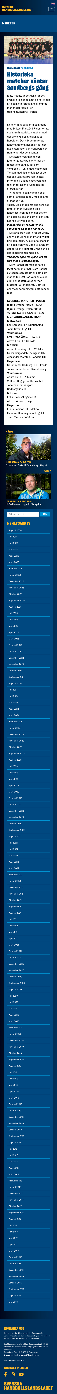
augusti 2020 (15, 989)
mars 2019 (14, 1097)
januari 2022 (15, 881)
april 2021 (14, 938)
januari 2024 (15, 728)
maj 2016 (13, 1301)
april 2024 (14, 708)
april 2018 (14, 1168)
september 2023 (17, 753)
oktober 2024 (15, 670)
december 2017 (16, 1193)
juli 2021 (13, 919)
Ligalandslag (13, 68)
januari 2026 (15, 575)
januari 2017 (15, 1263)
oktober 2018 (15, 1129)
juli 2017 (13, 1225)
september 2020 (17, 983)
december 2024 (16, 657)
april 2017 (13, 1244)
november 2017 (16, 1199)
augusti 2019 (15, 1066)
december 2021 (16, 887)
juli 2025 (13, 613)
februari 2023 (15, 798)
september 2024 (17, 677)
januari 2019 (15, 1110)
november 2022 (16, 817)
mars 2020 (14, 1021)
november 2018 (16, 1123)
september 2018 (16, 1136)
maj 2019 (13, 1085)
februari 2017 (15, 1257)
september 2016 (16, 1289)
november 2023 (16, 740)
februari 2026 (15, 568)
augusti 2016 (15, 1295)
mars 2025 (14, 638)
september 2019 (16, 1059)
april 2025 (14, 632)
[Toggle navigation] (51, 9)
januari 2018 (15, 1187)
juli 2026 (13, 536)
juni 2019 (13, 1078)
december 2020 (16, 964)
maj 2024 (13, 702)
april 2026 (14, 555)
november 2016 (16, 1276)
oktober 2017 (15, 1206)
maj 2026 (13, 549)
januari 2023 (15, 804)
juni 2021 (13, 925)
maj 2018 (13, 1161)
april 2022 (14, 862)
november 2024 (16, 664)
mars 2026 (14, 562)
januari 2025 (15, 651)
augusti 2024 (15, 683)
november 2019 (16, 1046)
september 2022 (17, 830)
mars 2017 (14, 1250)
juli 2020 (13, 995)
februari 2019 (15, 1104)
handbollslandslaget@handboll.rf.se (24, 1355)
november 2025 (16, 587)
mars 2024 (14, 715)
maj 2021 (13, 932)
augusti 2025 (15, 606)
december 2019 (16, 1040)
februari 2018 (15, 1180)
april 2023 (14, 785)
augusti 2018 (15, 1142)
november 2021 (16, 893)
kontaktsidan (33, 1338)
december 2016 (16, 1270)
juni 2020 (13, 1002)
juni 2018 (13, 1155)
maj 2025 (13, 626)
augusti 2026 (15, 530)
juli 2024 (13, 689)
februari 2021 (15, 951)
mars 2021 (14, 944)
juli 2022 (13, 842)
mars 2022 (14, 868)
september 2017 (16, 1212)
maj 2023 (13, 779)
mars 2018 (14, 1174)
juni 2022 (13, 849)
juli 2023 (13, 766)
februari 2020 (15, 1027)
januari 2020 (15, 1034)
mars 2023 (14, 791)
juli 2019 (13, 1072)
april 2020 (14, 1015)
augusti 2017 (15, 1219)
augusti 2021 (15, 913)
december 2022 (16, 810)
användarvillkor (17, 1360)
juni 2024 (13, 696)
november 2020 (16, 970)
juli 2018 (13, 1148)
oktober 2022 (15, 823)
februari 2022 (15, 874)
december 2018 (16, 1117)
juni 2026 (13, 543)
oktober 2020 (15, 976)
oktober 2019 (15, 1053)
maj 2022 (13, 855)
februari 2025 (15, 645)
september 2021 (16, 906)
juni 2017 (13, 1231)
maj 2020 (13, 1008)
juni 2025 (13, 619)
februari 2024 (15, 721)
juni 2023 (13, 772)
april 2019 (14, 1091)
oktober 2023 (15, 747)
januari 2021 (15, 957)
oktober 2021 (15, 900)
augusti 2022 (15, 836)
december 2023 (16, 734)
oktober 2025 (15, 594)
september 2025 (17, 600)
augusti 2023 (15, 759)
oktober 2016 (15, 1282)
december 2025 (16, 581)
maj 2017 (13, 1238)
